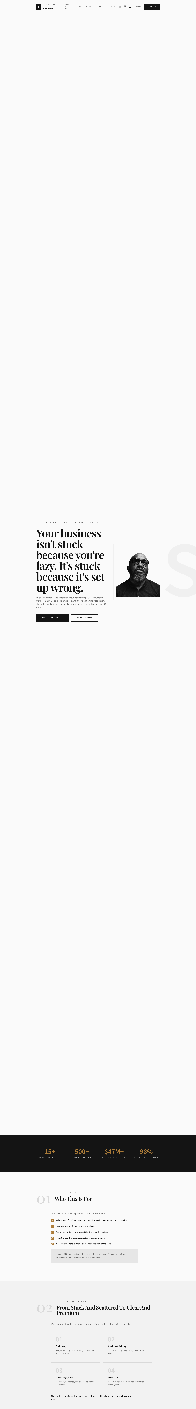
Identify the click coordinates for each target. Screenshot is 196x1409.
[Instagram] (125, 6)
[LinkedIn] (120, 6)
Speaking (77, 7)
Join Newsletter (84, 618)
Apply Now (152, 7)
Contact (137, 7)
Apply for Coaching (51, 618)
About (113, 7)
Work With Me (67, 7)
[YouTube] (130, 6)
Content (103, 7)
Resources (90, 7)
